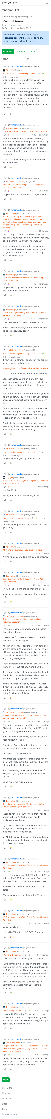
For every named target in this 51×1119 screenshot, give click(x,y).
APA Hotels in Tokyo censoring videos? (19, 73)
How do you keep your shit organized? (19, 353)
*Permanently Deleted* (12, 955)
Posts (32, 51)
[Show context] (39, 74)
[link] (43, 74)
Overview (8, 51)
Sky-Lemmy (9, 2)
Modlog (6, 1093)
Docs (4, 1103)
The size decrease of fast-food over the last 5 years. (25, 131)
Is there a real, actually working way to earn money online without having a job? (24, 716)
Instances (6, 1098)
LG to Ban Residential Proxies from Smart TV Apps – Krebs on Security (25, 279)
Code (4, 1109)
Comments (21, 51)
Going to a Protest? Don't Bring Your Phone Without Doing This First (24, 580)
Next (5, 1079)
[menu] (47, 3)
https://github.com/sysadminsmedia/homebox (25, 368)
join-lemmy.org (9, 1114)
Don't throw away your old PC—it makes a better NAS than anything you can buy (23, 805)
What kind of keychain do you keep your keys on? (24, 550)
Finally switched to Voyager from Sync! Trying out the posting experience (25, 481)
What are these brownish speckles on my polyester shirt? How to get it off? (24, 185)
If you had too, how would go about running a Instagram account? (22, 620)
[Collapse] (5, 66)
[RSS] (32, 58)
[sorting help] (28, 58)
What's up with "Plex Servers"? (16, 518)
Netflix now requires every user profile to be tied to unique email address (24, 313)
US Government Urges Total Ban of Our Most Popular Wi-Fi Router (25, 866)
